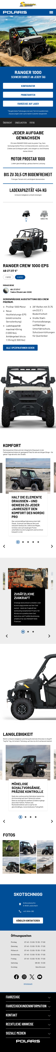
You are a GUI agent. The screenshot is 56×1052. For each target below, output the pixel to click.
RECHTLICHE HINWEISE (19, 1024)
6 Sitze (20, 277)
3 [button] (28, 542)
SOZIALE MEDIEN (16, 1033)
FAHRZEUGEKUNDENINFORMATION (26, 1006)
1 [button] (18, 542)
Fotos (32, 122)
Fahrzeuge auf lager (28, 103)
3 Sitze (8, 277)
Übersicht (7, 122)
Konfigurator (28, 85)
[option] (28, 497)
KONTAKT (11, 1015)
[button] (4, 546)
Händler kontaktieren (28, 920)
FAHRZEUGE (13, 997)
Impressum (28, 984)
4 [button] (33, 542)
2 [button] (23, 542)
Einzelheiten (21, 122)
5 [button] (38, 542)
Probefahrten (28, 94)
